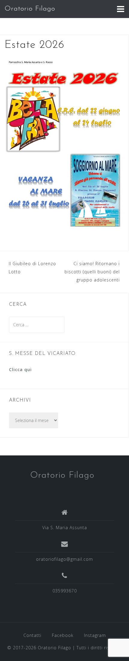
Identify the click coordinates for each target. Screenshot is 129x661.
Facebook (63, 635)
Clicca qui (20, 369)
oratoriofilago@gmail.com (64, 559)
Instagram (95, 635)
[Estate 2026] (64, 141)
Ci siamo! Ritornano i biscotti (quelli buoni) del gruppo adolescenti (92, 271)
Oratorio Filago (29, 8)
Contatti (32, 635)
